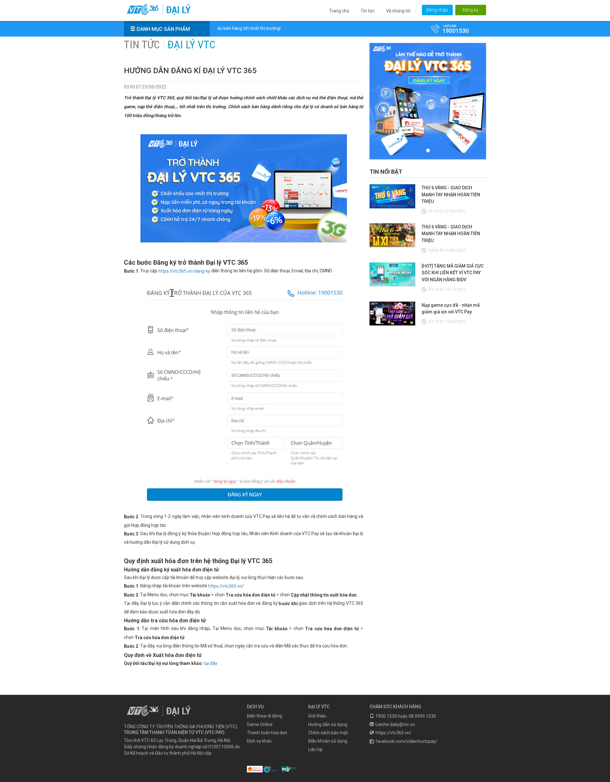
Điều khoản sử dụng (327, 741)
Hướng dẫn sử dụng (327, 724)
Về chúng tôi (398, 10)
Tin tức (368, 10)
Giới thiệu (317, 716)
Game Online (260, 724)
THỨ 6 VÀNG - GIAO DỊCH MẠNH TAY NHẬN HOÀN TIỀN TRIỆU (451, 194)
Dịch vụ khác (259, 741)
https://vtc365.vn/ (226, 586)
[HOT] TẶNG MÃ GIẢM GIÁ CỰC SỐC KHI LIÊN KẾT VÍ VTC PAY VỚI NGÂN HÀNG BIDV (453, 272)
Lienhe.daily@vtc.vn (395, 724)
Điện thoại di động (264, 716)
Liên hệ (315, 749)
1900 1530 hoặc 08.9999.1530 (406, 716)
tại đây (210, 663)
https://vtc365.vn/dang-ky (184, 271)
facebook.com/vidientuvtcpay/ (406, 741)
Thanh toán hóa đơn (267, 732)
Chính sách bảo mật (328, 732)
